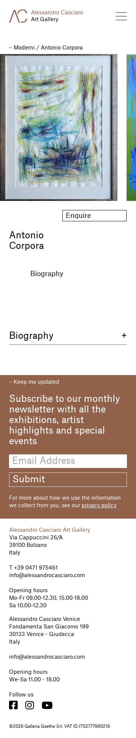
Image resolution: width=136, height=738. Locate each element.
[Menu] (121, 16)
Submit (28, 479)
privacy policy (99, 505)
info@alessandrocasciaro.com (47, 575)
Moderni (24, 48)
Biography (46, 273)
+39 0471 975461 (35, 568)
